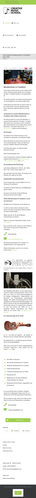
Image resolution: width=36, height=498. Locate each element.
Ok (18, 493)
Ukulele (22, 160)
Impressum (6, 475)
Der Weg (14, 250)
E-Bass (16, 160)
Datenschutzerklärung (8, 478)
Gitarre (5, 160)
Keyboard (26, 159)
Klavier (21, 159)
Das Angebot (7, 222)
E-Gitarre (10, 160)
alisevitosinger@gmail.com (12, 3)
